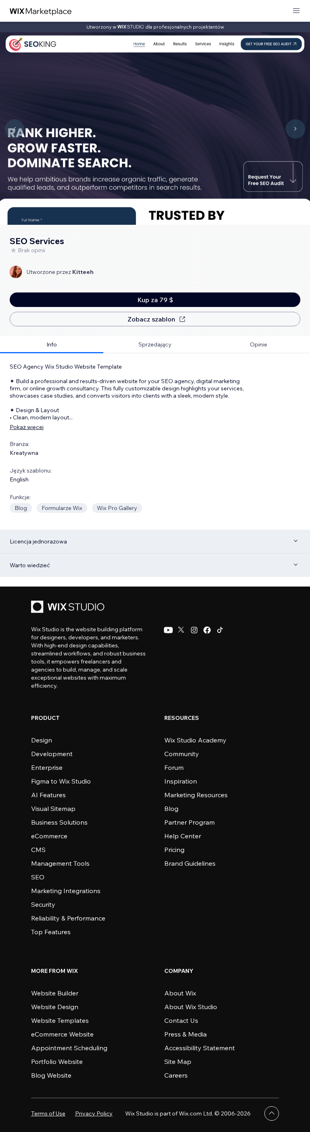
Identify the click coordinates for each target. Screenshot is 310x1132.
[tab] (51, 344)
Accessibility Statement (199, 1048)
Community (181, 754)
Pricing (174, 850)
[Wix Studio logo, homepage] (69, 608)
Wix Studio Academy (195, 740)
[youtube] (168, 630)
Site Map (177, 1061)
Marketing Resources (196, 795)
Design (41, 740)
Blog (171, 808)
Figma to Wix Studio (61, 781)
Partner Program (189, 822)
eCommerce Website (62, 1034)
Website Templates (60, 1020)
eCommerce (49, 836)
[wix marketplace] (41, 11)
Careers (176, 1075)
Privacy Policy (94, 1113)
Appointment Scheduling (69, 1048)
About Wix (180, 993)
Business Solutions (59, 822)
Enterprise (47, 767)
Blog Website (51, 1075)
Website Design (54, 1007)
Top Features (51, 932)
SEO (37, 877)
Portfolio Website (57, 1061)
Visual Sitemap (53, 808)
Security (43, 904)
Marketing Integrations (66, 891)
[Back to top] (271, 1113)
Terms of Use (48, 1113)
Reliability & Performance (68, 918)
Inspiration (180, 781)
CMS (38, 850)
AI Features (48, 795)
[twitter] (181, 630)
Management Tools (60, 863)
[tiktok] (220, 630)
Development (52, 754)
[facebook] (207, 630)
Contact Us (181, 1020)
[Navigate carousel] (14, 129)
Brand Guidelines (190, 863)
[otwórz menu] (296, 11)
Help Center (182, 836)
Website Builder (54, 993)
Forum (174, 767)
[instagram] (194, 630)
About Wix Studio (190, 1007)
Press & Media (185, 1034)
